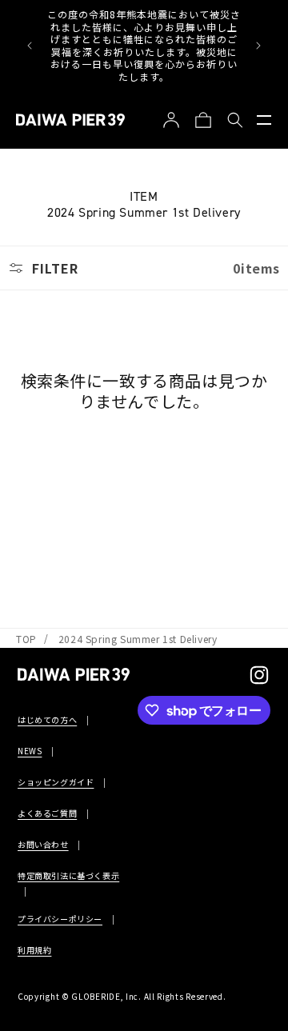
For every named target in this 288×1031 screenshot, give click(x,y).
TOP (26, 638)
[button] (264, 120)
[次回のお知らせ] (258, 45)
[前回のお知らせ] (29, 45)
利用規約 (34, 950)
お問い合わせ (43, 844)
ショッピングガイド (56, 782)
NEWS (30, 751)
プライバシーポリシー (60, 919)
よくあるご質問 (47, 813)
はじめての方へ (47, 719)
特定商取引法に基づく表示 (68, 875)
